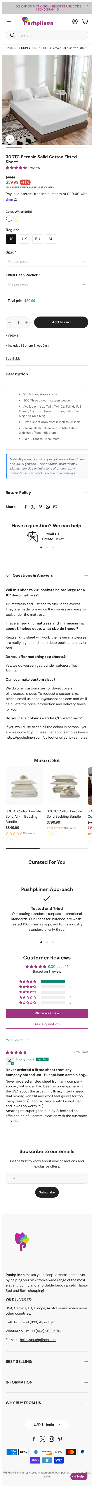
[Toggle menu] (9, 21)
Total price (16, 301)
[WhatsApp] (48, 507)
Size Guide (13, 358)
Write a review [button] (47, 1013)
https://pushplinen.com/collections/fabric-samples (46, 737)
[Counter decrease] (10, 322)
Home (10, 48)
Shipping (24, 186)
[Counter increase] (26, 322)
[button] (47, 35)
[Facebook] (26, 507)
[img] (16, 1052)
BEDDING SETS (27, 48)
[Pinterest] (40, 507)
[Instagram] (51, 1439)
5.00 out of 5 (58, 966)
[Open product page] (24, 786)
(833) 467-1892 (42, 1322)
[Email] (55, 507)
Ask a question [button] (47, 1024)
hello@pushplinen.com (38, 1339)
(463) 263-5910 (48, 1331)
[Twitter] (33, 507)
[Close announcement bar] (87, 5)
